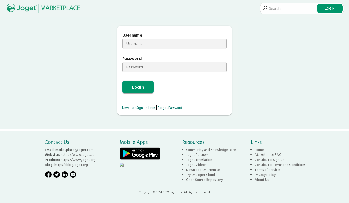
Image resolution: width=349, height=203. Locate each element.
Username (132, 35)
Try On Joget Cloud (200, 174)
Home (259, 149)
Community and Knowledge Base (211, 149)
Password (132, 59)
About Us (262, 179)
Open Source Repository (204, 179)
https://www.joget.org (78, 159)
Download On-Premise (203, 169)
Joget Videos (196, 164)
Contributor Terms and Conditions (280, 164)
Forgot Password (170, 107)
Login (330, 8)
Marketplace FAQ (268, 154)
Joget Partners (197, 154)
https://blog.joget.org (71, 164)
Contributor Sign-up (270, 159)
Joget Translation (199, 159)
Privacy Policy (265, 174)
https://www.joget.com (79, 154)
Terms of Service (267, 169)
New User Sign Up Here (138, 107)
